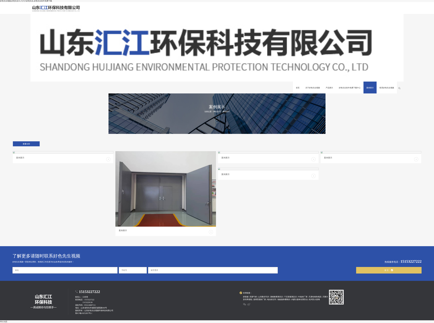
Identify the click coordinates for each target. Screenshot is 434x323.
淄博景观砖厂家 (259, 299)
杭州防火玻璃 (314, 299)
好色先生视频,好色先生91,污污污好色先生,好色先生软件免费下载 (26, 1)
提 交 (386, 270)
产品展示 (329, 88)
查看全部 (26, 144)
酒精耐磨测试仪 (276, 297)
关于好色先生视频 (312, 88)
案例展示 (370, 88)
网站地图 (3, 322)
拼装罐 (245, 297)
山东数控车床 (263, 297)
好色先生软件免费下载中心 (350, 88)
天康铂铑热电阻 (315, 297)
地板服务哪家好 (283, 299)
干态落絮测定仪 (290, 297)
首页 (298, 88)
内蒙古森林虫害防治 (299, 299)
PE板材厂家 (302, 297)
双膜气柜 (253, 297)
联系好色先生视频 (387, 88)
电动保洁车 (271, 299)
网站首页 (217, 112)
